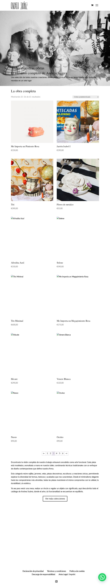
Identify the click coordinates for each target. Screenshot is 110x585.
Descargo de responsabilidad (43, 574)
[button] (102, 577)
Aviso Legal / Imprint (67, 574)
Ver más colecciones (55, 499)
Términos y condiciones (56, 571)
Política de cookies (77, 571)
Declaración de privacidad (33, 571)
